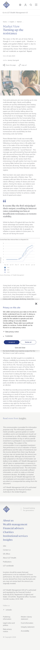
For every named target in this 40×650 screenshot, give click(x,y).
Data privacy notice (12, 332)
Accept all (12, 342)
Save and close (20, 348)
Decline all (28, 342)
